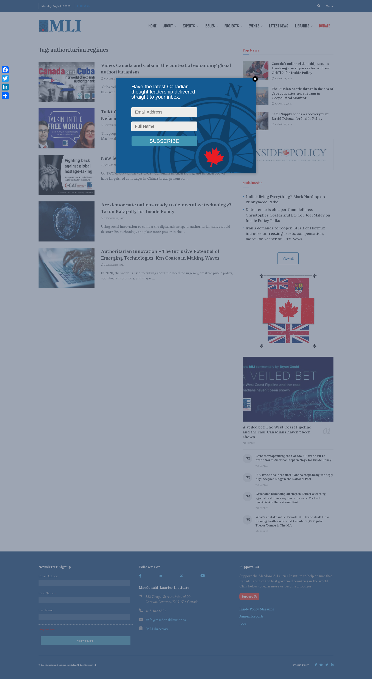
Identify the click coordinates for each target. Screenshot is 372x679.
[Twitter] (5, 78)
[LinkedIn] (5, 87)
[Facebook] (5, 69)
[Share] (5, 95)
